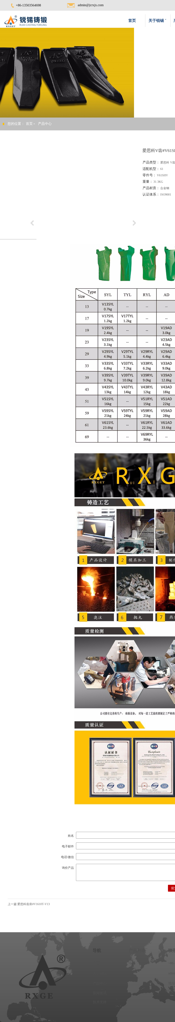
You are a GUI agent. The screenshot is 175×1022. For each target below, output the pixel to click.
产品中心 (99, 983)
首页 (132, 20)
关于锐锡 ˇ (157, 20)
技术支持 (99, 1002)
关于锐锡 (99, 973)
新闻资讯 (99, 993)
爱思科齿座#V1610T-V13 (33, 904)
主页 (96, 963)
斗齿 (131, 963)
